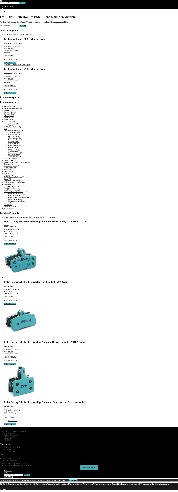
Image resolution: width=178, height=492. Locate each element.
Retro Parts (7, 184)
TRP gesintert (12, 158)
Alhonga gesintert (14, 132)
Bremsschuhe (8, 114)
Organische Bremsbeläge (12, 181)
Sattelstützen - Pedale (11, 190)
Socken (6, 203)
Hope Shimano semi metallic (17, 197)
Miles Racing (8, 175)
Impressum (7, 439)
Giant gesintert (13, 142)
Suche (6, 473)
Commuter (7, 118)
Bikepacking (8, 106)
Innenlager (7, 164)
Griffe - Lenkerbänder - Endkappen (15, 162)
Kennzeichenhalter (10, 168)
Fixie (5, 129)
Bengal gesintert (13, 136)
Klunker (6, 169)
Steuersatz (7, 205)
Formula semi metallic (15, 194)
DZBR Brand (8, 121)
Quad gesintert (13, 151)
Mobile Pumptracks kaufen (13, 177)
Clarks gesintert (9, 116)
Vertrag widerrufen (89, 467)
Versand (10, 49)
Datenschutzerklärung (7, 465)
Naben (6, 179)
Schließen (3, 489)
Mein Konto (8, 471)
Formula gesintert (14, 140)
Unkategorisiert (9, 206)
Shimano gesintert (14, 153)
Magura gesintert (13, 149)
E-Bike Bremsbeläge (11, 127)
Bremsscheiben (9, 112)
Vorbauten (7, 208)
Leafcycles (7, 171)
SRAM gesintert (13, 155)
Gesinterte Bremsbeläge (12, 130)
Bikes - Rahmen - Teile (11, 108)
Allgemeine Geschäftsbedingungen (15, 431)
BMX (6, 110)
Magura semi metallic (15, 199)
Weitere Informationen (61, 480)
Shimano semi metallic (15, 201)
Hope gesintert (13, 147)
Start (1, 12)
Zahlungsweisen (9, 433)
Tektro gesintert (13, 156)
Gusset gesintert (13, 143)
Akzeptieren (73, 480)
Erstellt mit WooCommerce (23, 465)
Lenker (6, 173)
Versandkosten (12, 59)
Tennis (10, 125)
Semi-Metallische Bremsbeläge (14, 192)
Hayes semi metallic (14, 195)
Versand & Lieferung (11, 435)
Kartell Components (10, 166)
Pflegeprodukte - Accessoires (13, 182)
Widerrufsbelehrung (10, 437)
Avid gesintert (12, 134)
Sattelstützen (8, 188)
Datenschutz (8, 440)
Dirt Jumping (8, 119)
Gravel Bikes (8, 160)
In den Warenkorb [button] (10, 63)
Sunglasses (11, 123)
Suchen (22, 3)
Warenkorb (8, 477)
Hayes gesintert (13, 145)
